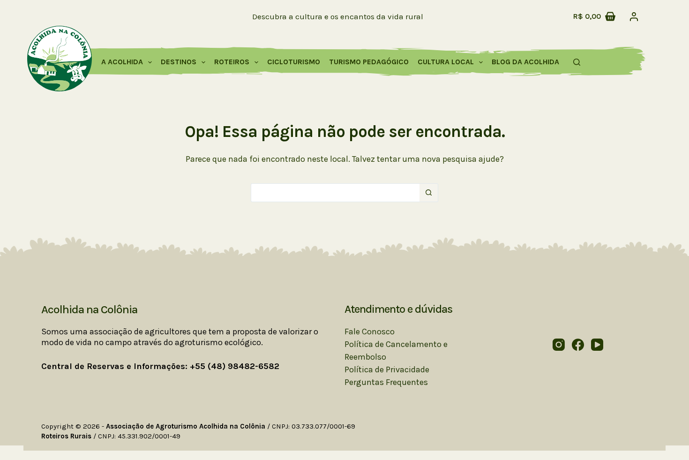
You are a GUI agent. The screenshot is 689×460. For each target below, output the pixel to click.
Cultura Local (446, 61)
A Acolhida (122, 61)
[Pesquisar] (576, 62)
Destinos (178, 61)
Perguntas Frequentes (386, 382)
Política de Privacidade (386, 369)
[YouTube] (597, 345)
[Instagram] (559, 345)
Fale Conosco (369, 331)
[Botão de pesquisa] (428, 192)
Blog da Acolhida (525, 61)
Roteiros (231, 61)
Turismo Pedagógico (369, 61)
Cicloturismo (293, 61)
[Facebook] (578, 345)
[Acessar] (633, 16)
